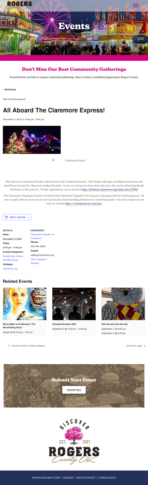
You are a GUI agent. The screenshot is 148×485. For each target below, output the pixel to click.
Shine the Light (134, 345)
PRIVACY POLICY (85, 477)
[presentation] (24, 304)
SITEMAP (68, 477)
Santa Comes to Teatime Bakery (28, 345)
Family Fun (9, 256)
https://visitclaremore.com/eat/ (83, 203)
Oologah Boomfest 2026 (64, 324)
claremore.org (10, 268)
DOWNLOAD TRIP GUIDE (46, 477)
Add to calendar (18, 217)
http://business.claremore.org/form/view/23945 (110, 189)
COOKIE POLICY (107, 477)
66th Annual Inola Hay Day (115, 324)
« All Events (9, 89)
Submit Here (74, 390)
